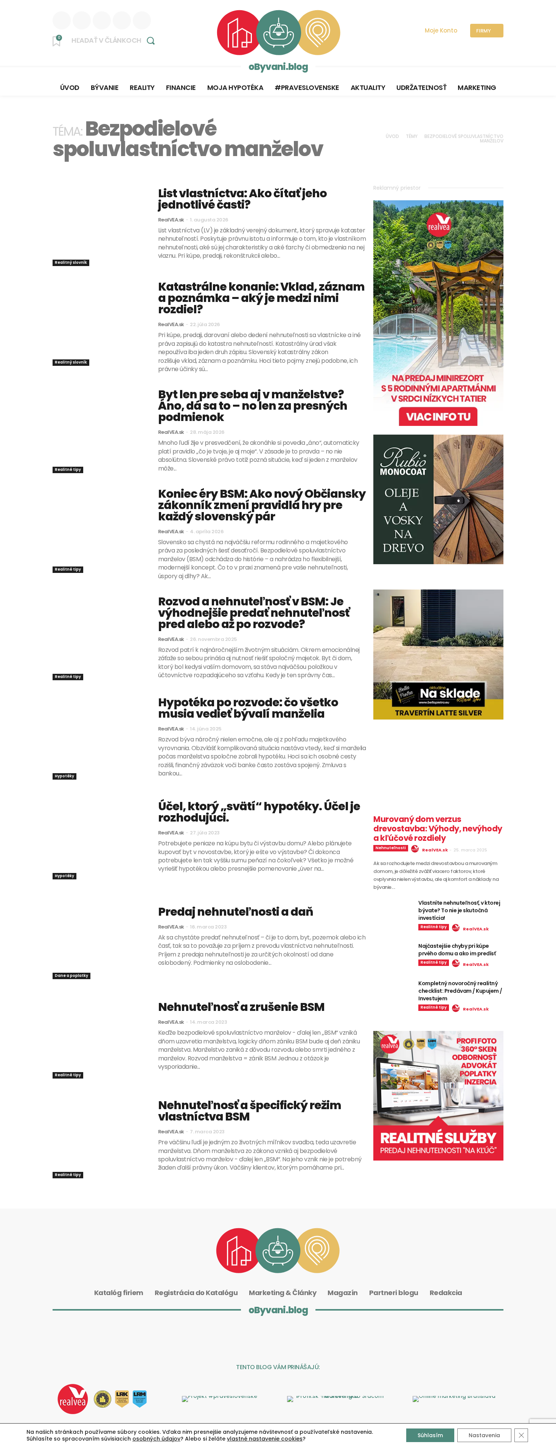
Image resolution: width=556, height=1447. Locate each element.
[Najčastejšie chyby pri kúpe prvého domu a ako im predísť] (392, 955)
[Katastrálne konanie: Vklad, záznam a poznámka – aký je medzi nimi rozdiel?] (100, 323)
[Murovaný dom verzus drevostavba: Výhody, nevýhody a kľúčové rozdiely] (438, 777)
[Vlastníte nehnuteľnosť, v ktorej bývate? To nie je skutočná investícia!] (392, 912)
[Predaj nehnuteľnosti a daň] (100, 937)
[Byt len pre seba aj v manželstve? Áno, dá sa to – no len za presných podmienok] (100, 430)
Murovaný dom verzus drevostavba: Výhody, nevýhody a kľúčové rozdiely (437, 828)
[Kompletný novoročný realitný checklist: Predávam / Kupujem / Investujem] (392, 993)
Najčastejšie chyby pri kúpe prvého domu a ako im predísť (456, 949)
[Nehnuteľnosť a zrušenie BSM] (100, 1036)
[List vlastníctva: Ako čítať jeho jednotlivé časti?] (100, 224)
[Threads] (122, 20)
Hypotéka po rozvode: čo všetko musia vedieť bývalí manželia (248, 708)
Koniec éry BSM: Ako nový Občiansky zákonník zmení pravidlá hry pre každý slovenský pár (262, 505)
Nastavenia (484, 1435)
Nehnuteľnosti (391, 848)
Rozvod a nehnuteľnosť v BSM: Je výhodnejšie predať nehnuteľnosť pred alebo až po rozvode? (253, 612)
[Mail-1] (347, 1337)
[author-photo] (416, 849)
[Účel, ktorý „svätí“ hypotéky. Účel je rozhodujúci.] (100, 837)
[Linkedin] (62, 20)
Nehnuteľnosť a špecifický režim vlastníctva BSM (249, 1111)
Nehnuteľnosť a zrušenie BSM (241, 1007)
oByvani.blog (278, 66)
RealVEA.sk (171, 219)
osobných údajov (156, 1438)
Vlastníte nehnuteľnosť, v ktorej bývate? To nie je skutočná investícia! (459, 910)
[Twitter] (142, 20)
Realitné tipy (68, 469)
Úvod (392, 136)
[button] (115, 40)
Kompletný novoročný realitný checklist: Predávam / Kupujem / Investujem (460, 991)
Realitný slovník (71, 262)
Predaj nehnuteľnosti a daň (235, 912)
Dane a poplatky (71, 975)
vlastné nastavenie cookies (265, 1438)
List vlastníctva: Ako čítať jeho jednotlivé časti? (242, 199)
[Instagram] (82, 20)
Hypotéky (64, 776)
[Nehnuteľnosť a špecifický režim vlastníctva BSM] (100, 1136)
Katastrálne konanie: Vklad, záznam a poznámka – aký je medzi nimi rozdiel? (261, 298)
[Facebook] (102, 20)
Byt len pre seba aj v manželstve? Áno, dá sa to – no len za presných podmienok (252, 405)
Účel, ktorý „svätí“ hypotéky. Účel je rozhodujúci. (259, 812)
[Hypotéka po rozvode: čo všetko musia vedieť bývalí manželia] (100, 737)
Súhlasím (430, 1435)
